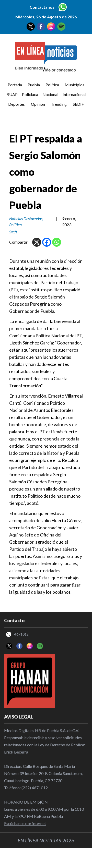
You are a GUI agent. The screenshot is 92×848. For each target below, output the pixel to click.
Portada (15, 84)
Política (52, 84)
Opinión (38, 104)
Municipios (74, 84)
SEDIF (78, 104)
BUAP (12, 94)
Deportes (16, 104)
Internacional (74, 94)
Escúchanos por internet (25, 823)
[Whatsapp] (56, 242)
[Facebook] (46, 242)
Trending (59, 104)
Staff (13, 231)
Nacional (50, 94)
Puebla (34, 84)
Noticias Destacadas (25, 218)
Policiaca (30, 94)
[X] (36, 242)
